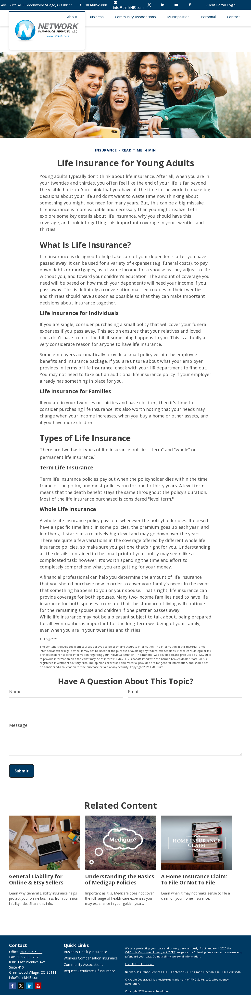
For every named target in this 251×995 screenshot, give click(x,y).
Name (15, 691)
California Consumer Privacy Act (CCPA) (150, 952)
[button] (72, 16)
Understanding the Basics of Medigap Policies (119, 879)
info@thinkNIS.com (24, 977)
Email (133, 691)
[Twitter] (149, 5)
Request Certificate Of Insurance (89, 971)
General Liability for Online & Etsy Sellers (36, 879)
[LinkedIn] (162, 5)
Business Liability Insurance (85, 951)
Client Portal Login (221, 5)
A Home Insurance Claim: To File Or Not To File (194, 879)
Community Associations (83, 964)
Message (18, 725)
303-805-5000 (96, 5)
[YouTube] (176, 5)
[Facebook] (189, 5)
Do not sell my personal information (176, 956)
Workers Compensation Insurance (91, 958)
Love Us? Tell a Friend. (139, 964)
